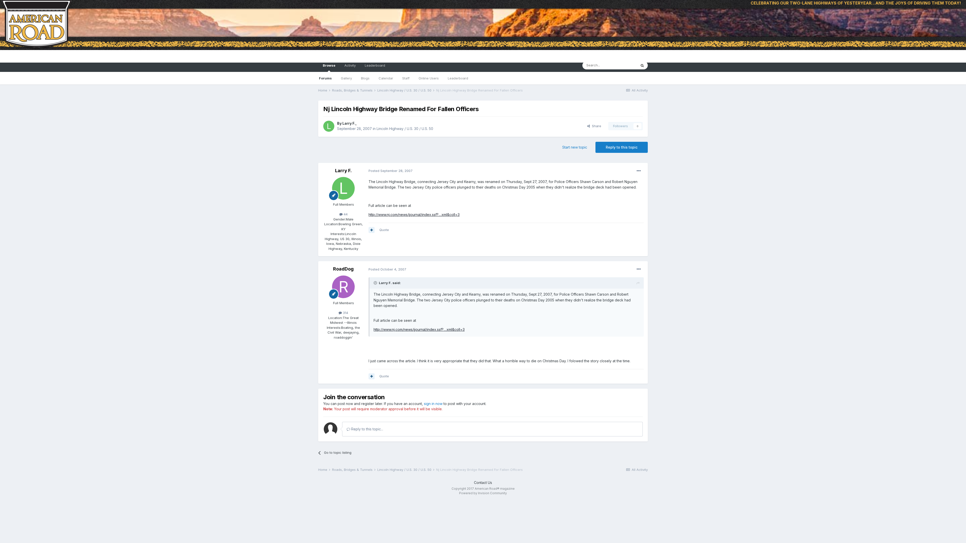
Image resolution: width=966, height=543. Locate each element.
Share (595, 126)
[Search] (642, 65)
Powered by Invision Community (483, 493)
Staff (406, 78)
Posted (391, 171)
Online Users (429, 78)
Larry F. (348, 123)
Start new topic (574, 147)
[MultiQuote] (372, 230)
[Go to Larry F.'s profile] (328, 126)
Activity (350, 65)
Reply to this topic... (366, 429)
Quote (384, 230)
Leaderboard (458, 78)
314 (345, 313)
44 (345, 214)
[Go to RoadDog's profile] (343, 287)
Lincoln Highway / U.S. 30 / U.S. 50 (405, 128)
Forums (325, 78)
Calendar (386, 78)
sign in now (433, 403)
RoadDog (343, 269)
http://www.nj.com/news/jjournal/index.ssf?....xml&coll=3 (414, 214)
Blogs (365, 78)
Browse (329, 65)
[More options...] (639, 171)
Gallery (346, 78)
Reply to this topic (621, 147)
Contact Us (483, 482)
